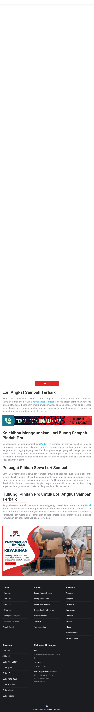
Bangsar (69, 599)
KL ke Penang (8, 696)
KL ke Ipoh (7, 667)
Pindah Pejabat (40, 616)
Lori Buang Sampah (10, 621)
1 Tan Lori (6, 593)
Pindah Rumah (8, 627)
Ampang (69, 593)
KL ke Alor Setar (9, 662)
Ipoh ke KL (7, 650)
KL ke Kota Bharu (9, 679)
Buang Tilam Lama (42, 604)
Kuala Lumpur (71, 633)
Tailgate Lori (39, 621)
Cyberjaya (70, 604)
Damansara (70, 610)
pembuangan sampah (43, 401)
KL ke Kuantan (8, 684)
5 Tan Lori (6, 604)
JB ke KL (6, 656)
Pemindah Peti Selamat (44, 610)
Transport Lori (40, 627)
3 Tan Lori (6, 599)
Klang (68, 627)
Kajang (69, 621)
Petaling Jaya (72, 638)
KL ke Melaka (8, 690)
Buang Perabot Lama (43, 593)
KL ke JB (6, 673)
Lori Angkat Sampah (11, 616)
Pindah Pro (45, 444)
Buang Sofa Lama (41, 599)
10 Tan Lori (7, 610)
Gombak (69, 616)
